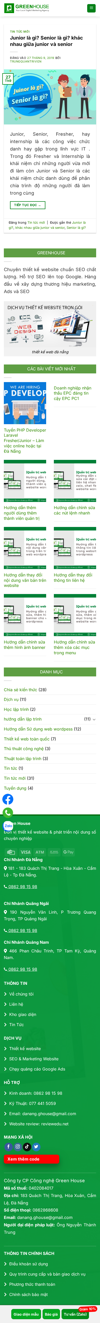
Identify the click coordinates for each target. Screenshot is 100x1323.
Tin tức (10, 768)
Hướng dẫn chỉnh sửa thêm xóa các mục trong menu (74, 647)
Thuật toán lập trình (22, 758)
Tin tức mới (19, 31)
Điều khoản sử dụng (28, 1263)
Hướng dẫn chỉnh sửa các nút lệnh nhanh (74, 510)
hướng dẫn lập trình (23, 719)
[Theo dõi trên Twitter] (36, 1147)
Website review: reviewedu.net (38, 1123)
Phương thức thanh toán (32, 1284)
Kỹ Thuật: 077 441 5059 (32, 1103)
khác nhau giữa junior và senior (40, 228)
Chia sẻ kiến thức (20, 689)
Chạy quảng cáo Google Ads (37, 1069)
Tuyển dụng (15, 788)
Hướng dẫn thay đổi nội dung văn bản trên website (25, 580)
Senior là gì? (76, 228)
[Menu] (91, 8)
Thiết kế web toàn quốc (26, 738)
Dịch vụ (11, 699)
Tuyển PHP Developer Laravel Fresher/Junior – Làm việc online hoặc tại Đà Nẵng (25, 440)
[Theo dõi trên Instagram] (18, 1147)
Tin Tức (16, 1024)
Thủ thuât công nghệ (24, 748)
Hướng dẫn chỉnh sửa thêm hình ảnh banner (24, 644)
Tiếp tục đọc (27, 205)
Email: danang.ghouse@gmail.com (42, 1113)
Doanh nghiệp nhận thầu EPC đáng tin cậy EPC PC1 (72, 393)
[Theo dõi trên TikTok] (27, 1147)
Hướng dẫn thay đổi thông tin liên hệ (73, 577)
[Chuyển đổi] (94, 719)
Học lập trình (16, 709)
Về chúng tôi (21, 994)
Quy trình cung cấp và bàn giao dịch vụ (47, 1274)
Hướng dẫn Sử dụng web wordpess (38, 729)
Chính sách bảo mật (28, 1294)
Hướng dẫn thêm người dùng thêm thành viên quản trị (21, 513)
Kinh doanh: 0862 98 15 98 (35, 1093)
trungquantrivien (26, 61)
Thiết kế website (25, 1048)
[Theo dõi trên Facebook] (8, 1147)
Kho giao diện (22, 1014)
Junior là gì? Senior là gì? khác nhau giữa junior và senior (46, 41)
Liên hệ (16, 1004)
